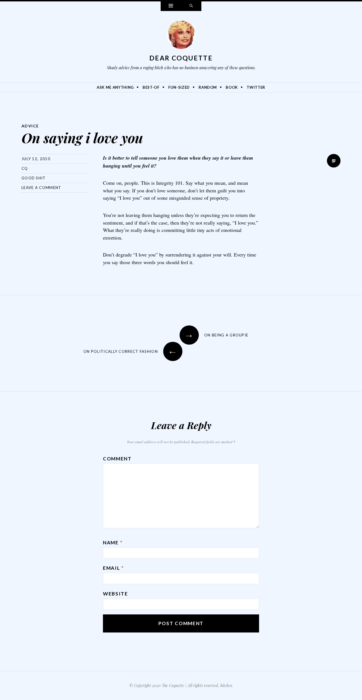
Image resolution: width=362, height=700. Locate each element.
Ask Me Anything (115, 87)
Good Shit (33, 178)
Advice (30, 125)
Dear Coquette (181, 58)
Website (115, 594)
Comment (117, 459)
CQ (24, 168)
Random (208, 87)
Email (113, 568)
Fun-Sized (179, 87)
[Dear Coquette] (181, 36)
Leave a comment (41, 187)
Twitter (256, 87)
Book (232, 87)
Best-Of (151, 87)
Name (112, 542)
